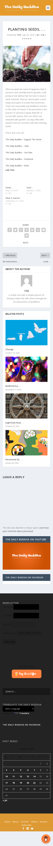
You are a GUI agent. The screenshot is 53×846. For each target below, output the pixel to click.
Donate (43, 821)
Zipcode (6, 624)
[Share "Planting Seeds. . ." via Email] (43, 230)
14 (34, 776)
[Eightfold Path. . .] (27, 406)
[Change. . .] (27, 332)
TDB (19, 34)
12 (21, 776)
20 (28, 782)
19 (21, 782)
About (15, 821)
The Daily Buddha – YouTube (19, 152)
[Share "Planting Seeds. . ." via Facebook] (9, 230)
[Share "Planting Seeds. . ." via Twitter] (15, 230)
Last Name (8, 615)
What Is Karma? (13, 198)
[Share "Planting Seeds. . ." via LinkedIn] (32, 230)
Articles (25, 821)
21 (34, 782)
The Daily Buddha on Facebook (25, 577)
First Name (8, 607)
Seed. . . (30, 187)
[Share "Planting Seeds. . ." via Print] (26, 235)
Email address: (9, 633)
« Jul (5, 800)
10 (6, 776)
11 (13, 776)
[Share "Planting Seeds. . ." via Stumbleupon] (38, 230)
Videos (34, 821)
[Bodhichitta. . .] (27, 369)
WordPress (45, 817)
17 (6, 782)
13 (28, 776)
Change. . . (11, 349)
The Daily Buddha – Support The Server (24, 139)
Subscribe (27, 825)
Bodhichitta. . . (13, 386)
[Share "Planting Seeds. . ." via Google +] (21, 230)
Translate (24, 713)
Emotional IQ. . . (14, 459)
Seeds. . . (9, 187)
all (38, 34)
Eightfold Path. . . (15, 422)
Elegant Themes (21, 817)
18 (13, 782)
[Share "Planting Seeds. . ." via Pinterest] (26, 230)
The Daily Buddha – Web (17, 146)
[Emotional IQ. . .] (27, 442)
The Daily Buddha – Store (17, 165)
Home (7, 821)
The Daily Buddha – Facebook (19, 159)
